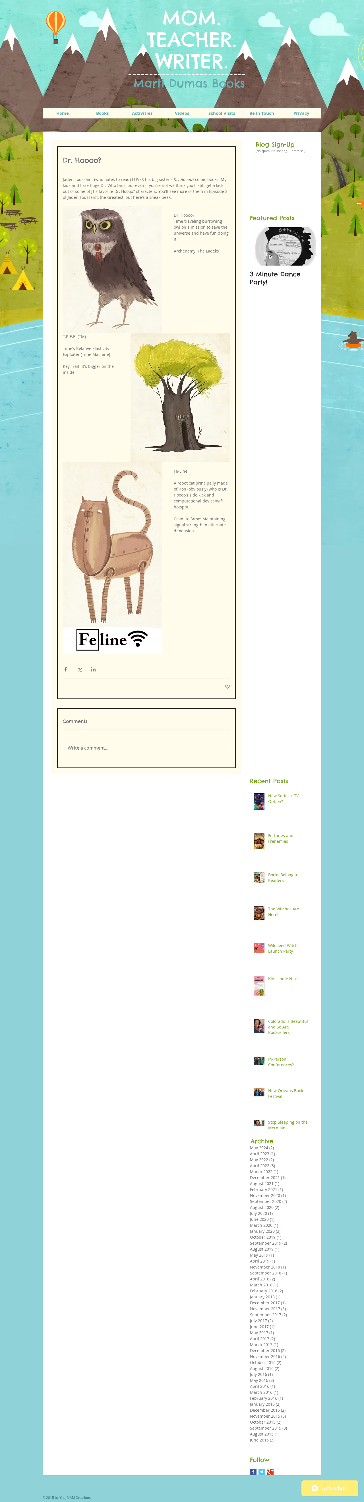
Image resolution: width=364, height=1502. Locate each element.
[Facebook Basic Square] (253, 1472)
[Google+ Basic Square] (270, 1472)
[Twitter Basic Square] (261, 1472)
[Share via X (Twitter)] (79, 669)
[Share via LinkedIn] (93, 669)
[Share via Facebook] (65, 669)
